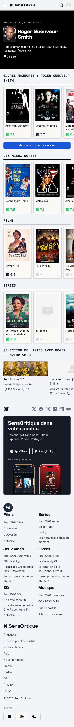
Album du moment (50, 614)
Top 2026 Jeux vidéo (17, 555)
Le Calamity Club (49, 561)
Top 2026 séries (48, 521)
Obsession (10, 528)
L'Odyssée (10, 534)
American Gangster (17, 125)
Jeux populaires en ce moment (18, 578)
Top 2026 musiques (51, 595)
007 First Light (12, 561)
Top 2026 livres (48, 555)
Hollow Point (43, 265)
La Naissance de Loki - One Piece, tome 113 (18, 607)
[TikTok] (55, 410)
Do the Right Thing (17, 200)
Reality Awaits (47, 608)
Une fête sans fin (14, 600)
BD (6, 587)
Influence (41, 330)
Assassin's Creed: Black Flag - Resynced (18, 569)
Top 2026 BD (12, 594)
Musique (46, 587)
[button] (68, 5)
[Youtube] (68, 410)
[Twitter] (34, 410)
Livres (44, 549)
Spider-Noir (46, 526)
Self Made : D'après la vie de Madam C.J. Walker (17, 332)
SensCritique (10, 22)
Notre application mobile (19, 641)
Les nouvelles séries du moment (53, 540)
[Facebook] (41, 410)
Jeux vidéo (13, 549)
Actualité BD (11, 615)
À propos (9, 635)
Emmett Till (12, 265)
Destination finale (46, 125)
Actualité (9, 541)
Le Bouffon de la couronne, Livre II (50, 569)
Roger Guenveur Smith (30, 22)
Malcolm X (41, 200)
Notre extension (13, 647)
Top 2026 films (13, 522)
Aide (6, 653)
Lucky (42, 532)
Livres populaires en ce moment (53, 578)
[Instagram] (48, 410)
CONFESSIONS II (49, 601)
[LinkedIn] (62, 410)
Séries (44, 514)
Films (8, 514)
